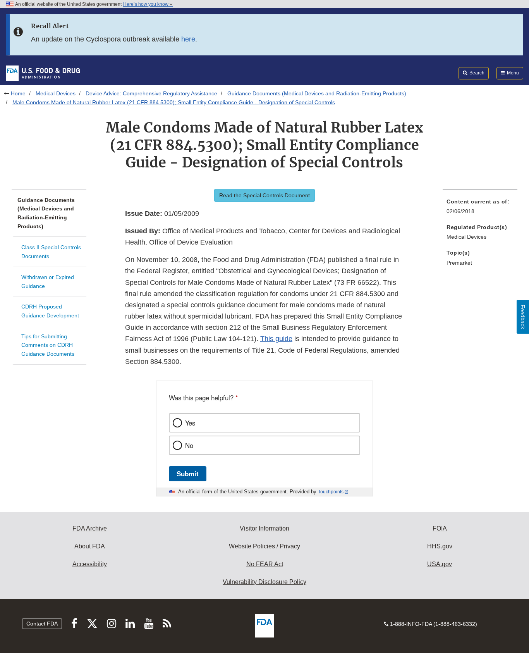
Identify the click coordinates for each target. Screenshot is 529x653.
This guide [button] (276, 339)
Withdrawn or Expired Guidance (47, 281)
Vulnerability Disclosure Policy (264, 582)
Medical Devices (56, 93)
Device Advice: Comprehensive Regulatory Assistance (151, 93)
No (189, 445)
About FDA (89, 546)
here (188, 39)
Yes (190, 422)
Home (18, 93)
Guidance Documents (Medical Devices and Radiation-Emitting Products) (316, 93)
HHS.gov (439, 546)
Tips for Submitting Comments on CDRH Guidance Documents (47, 345)
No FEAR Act (264, 564)
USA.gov (439, 564)
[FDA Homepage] (43, 73)
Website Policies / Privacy (264, 546)
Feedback (523, 317)
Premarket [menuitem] (459, 263)
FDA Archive (89, 528)
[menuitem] (480, 209)
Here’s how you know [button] (146, 4)
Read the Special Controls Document (264, 195)
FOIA (440, 528)
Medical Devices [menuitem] (466, 237)
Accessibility (89, 564)
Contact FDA (42, 623)
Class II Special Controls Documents (51, 251)
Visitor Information (264, 528)
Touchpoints (331, 491)
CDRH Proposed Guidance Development (50, 311)
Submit (188, 473)
